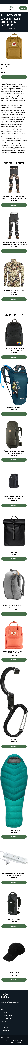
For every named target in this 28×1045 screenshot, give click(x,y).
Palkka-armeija (7, 1018)
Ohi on (5, 1012)
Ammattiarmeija (8, 1015)
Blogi (5, 1021)
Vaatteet (5, 28)
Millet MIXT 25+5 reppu (14, 919)
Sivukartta (19, 1042)
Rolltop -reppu (14, 552)
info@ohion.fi (4, 2)
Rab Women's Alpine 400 (14, 830)
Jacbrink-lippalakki (14, 973)
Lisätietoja (14, 77)
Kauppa (23, 8)
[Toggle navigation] (3, 8)
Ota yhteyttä (13, 1040)
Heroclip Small (14, 740)
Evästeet (19, 1040)
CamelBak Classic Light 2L (14, 407)
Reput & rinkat (13, 28)
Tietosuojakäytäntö (11, 1042)
